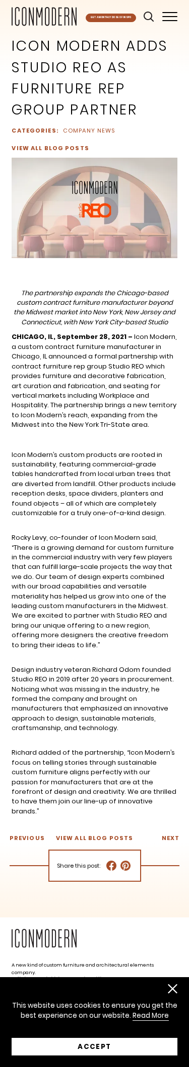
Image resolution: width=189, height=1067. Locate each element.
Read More (151, 1015)
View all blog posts (50, 148)
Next (170, 838)
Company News (89, 131)
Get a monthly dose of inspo (111, 17)
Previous (27, 838)
